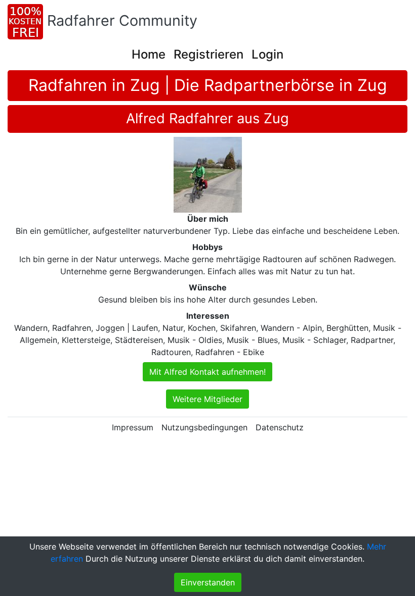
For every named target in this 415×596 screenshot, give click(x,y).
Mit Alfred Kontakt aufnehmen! (207, 372)
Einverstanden (208, 582)
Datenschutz (280, 427)
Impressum (132, 427)
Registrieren (208, 54)
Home (148, 54)
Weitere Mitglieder (207, 399)
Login (267, 54)
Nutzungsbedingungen (204, 427)
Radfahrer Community (122, 20)
